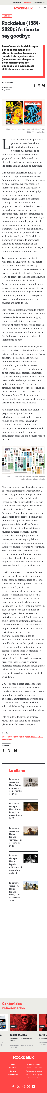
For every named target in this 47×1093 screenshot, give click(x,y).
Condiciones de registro (34, 1074)
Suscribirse (13, 1068)
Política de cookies (34, 1078)
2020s (33, 737)
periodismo (7, 739)
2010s (22, 737)
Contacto (13, 1071)
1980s (4, 737)
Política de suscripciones (34, 1071)
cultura (40, 737)
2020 (28, 737)
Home (13, 1064)
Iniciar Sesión (38, 2)
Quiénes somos (13, 1074)
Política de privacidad (34, 1064)
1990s (10, 737)
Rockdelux (9, 82)
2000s (16, 737)
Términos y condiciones (34, 1068)
